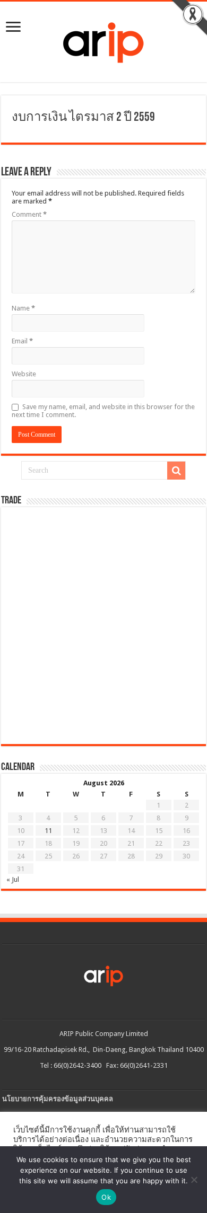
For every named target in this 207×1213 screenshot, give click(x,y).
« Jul (12, 879)
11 (48, 831)
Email (22, 341)
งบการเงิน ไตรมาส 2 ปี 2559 (83, 117)
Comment (29, 214)
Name (23, 308)
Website (24, 374)
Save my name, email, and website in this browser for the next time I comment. (103, 411)
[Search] (176, 471)
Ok (106, 1197)
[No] (193, 1179)
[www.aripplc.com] (103, 39)
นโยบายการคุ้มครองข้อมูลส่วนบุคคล (57, 1099)
